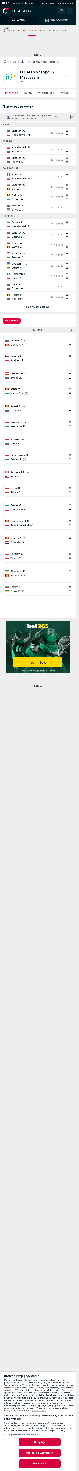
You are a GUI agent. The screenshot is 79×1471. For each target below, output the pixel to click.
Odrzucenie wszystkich (39, 1452)
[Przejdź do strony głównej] (21, 11)
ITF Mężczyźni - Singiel (43, 61)
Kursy (28, 93)
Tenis (12, 61)
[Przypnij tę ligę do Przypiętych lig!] (67, 74)
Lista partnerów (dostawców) (21, 1434)
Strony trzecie (39, 1410)
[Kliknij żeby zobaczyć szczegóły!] (38, 133)
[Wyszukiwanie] (61, 11)
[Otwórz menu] (70, 11)
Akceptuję (39, 1442)
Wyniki (65, 93)
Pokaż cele (39, 1463)
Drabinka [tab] (11, 320)
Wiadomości (46, 93)
